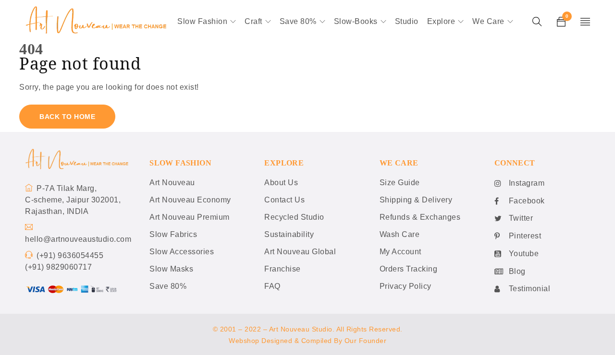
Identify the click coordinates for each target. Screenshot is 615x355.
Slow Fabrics (173, 234)
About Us (281, 182)
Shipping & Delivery (416, 200)
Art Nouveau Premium (189, 217)
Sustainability (289, 234)
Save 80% (167, 286)
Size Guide (400, 182)
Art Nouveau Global (300, 252)
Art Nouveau (172, 182)
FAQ (272, 286)
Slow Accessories (181, 252)
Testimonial (530, 288)
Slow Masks (171, 269)
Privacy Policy (405, 286)
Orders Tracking (409, 269)
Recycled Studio (294, 217)
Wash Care (400, 234)
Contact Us (284, 200)
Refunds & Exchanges (420, 217)
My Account (400, 252)
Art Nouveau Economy (190, 200)
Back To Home (67, 116)
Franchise (282, 269)
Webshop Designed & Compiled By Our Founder (307, 340)
